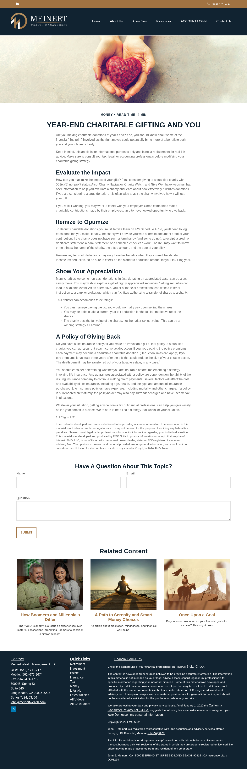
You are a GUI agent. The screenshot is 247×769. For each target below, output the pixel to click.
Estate (74, 673)
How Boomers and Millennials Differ (50, 617)
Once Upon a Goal (197, 614)
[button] (116, 21)
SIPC (161, 733)
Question (23, 498)
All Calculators (80, 703)
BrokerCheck (195, 666)
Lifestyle (75, 690)
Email (130, 473)
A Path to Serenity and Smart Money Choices (123, 617)
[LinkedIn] (17, 4)
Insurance (77, 677)
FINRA (152, 733)
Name (20, 473)
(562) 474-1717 (221, 3)
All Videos (77, 699)
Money (74, 686)
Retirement (77, 664)
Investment (77, 668)
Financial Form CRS (128, 659)
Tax (72, 681)
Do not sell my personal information (139, 714)
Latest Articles (79, 695)
